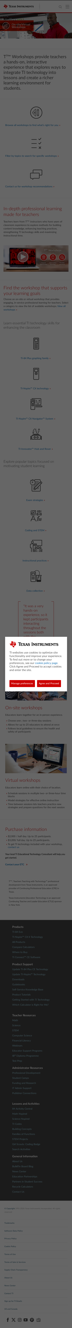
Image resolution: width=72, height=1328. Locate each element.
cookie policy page (46, 663)
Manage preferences (22, 683)
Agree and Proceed (49, 683)
